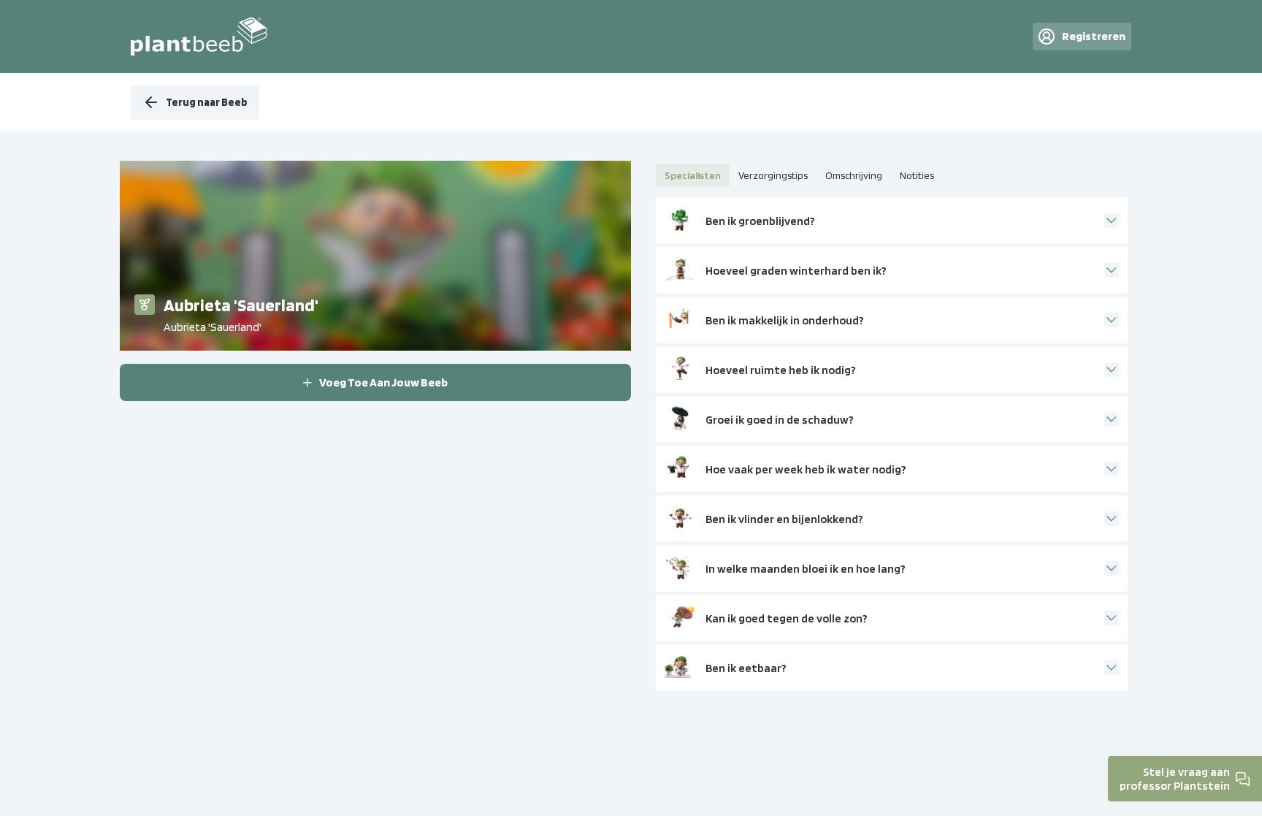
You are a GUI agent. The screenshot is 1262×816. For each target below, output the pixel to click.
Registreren (1093, 36)
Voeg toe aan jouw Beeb (383, 382)
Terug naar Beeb (207, 102)
